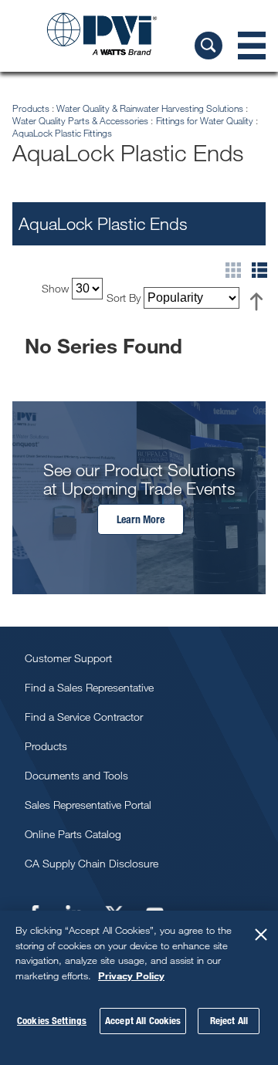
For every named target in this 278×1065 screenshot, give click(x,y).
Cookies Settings (51, 1020)
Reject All (229, 1020)
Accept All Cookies (143, 1020)
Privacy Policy (131, 975)
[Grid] (238, 273)
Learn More (140, 519)
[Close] (261, 934)
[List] (259, 273)
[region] (139, 988)
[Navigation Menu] (252, 45)
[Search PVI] (208, 45)
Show (55, 288)
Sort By (124, 297)
